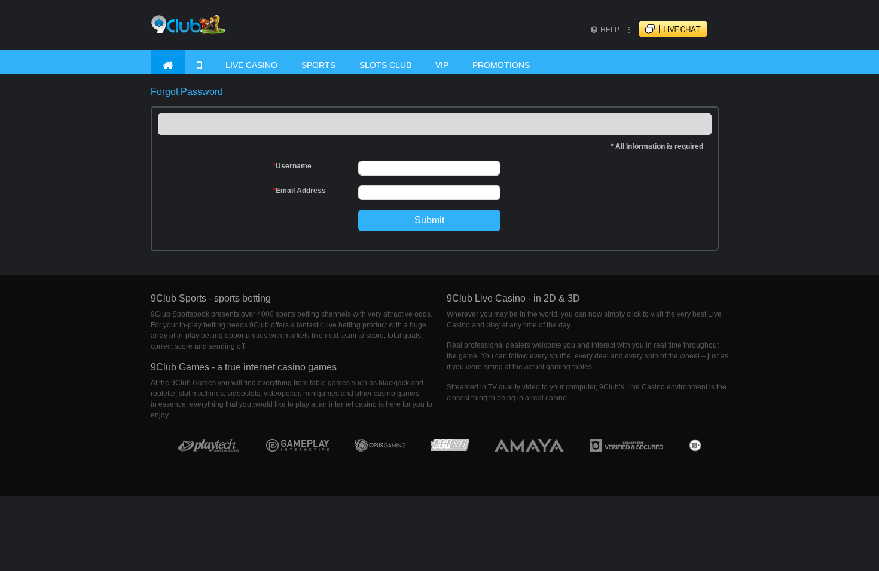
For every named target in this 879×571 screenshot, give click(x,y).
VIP (441, 65)
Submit (429, 220)
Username (292, 166)
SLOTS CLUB (385, 65)
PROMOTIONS (501, 65)
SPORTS (318, 65)
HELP (609, 30)
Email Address (299, 190)
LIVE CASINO (251, 65)
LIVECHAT (683, 29)
